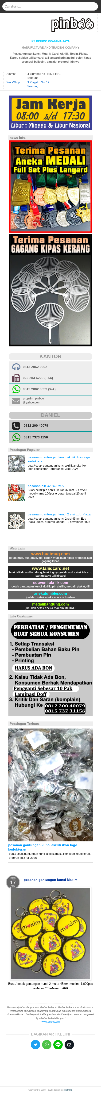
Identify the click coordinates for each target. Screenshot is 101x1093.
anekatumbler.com (50, 593)
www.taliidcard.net (50, 568)
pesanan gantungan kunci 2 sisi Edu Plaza (59, 514)
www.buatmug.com (50, 554)
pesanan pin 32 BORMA (46, 486)
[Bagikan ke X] (35, 1044)
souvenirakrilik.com (50, 583)
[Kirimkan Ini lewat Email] (69, 1044)
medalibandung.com (50, 604)
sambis (68, 1089)
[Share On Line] (58, 1044)
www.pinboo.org (51, 1021)
